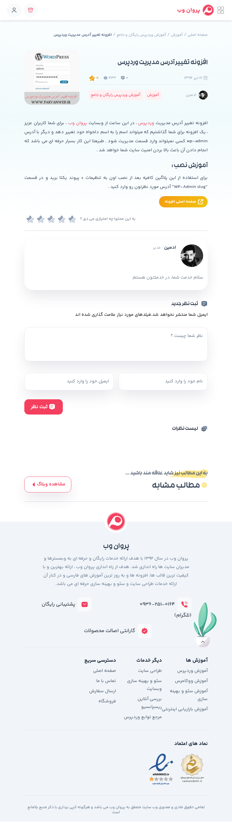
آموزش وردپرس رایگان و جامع (141, 35)
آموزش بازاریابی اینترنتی (185, 709)
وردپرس (146, 123)
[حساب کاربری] (14, 10)
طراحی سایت (150, 670)
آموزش (177, 35)
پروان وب (77, 123)
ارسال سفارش (102, 691)
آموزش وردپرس (192, 670)
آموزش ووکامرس (191, 681)
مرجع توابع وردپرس (143, 717)
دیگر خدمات (149, 661)
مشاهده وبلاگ (51, 484)
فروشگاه (107, 701)
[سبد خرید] (30, 10)
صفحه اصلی (198, 35)
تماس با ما (106, 681)
